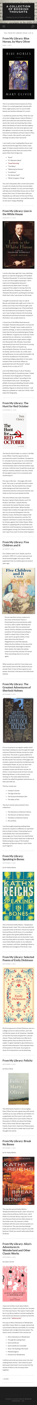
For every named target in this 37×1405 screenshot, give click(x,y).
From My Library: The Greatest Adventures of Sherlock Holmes (17, 687)
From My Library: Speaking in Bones (13, 857)
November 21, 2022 (9, 410)
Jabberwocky (16, 1318)
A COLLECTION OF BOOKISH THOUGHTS (18, 9)
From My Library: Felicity (18, 1060)
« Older (6, 1379)
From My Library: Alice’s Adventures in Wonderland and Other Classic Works (17, 1248)
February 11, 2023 (9, 218)
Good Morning (13, 163)
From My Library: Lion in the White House (17, 212)
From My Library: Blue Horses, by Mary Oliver (16, 40)
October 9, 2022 (8, 549)
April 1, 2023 (7, 45)
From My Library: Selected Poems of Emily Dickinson (18, 958)
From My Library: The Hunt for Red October (16, 404)
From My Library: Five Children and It (16, 543)
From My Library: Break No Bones (17, 1142)
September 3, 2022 (9, 694)
